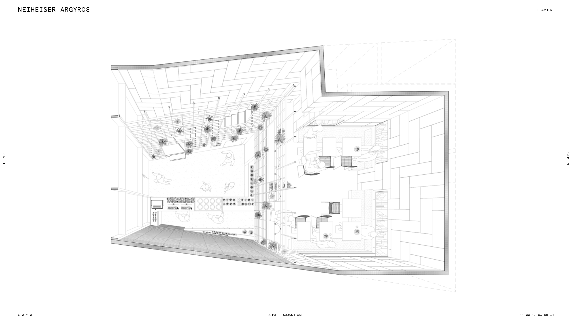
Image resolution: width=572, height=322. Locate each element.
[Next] (413, 165)
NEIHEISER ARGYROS (54, 10)
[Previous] (158, 165)
